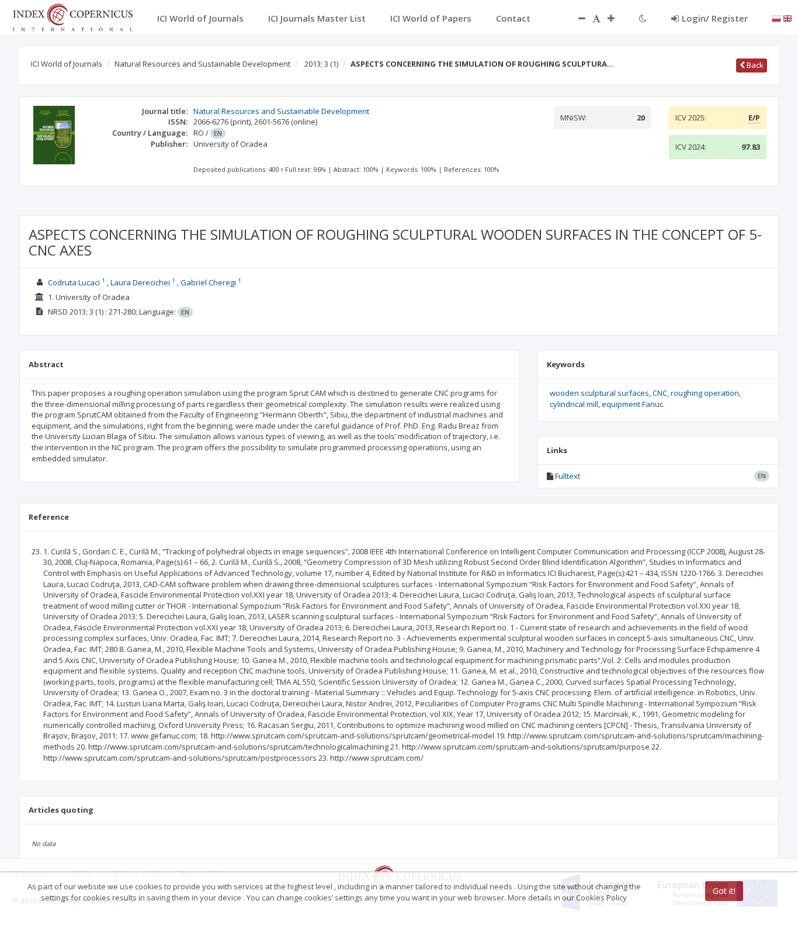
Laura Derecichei (140, 282)
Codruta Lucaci (74, 282)
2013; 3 (321, 63)
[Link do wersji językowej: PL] (776, 17)
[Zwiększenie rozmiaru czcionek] (617, 18)
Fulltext (567, 476)
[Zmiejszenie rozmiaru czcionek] (576, 18)
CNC (660, 393)
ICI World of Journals (66, 63)
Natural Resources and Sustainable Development (202, 63)
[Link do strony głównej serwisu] (72, 16)
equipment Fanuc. (633, 404)
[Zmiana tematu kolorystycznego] (643, 18)
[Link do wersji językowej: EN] (787, 17)
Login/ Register (715, 18)
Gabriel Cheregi (208, 282)
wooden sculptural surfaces (599, 393)
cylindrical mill (574, 404)
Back (754, 65)
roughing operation (705, 393)
